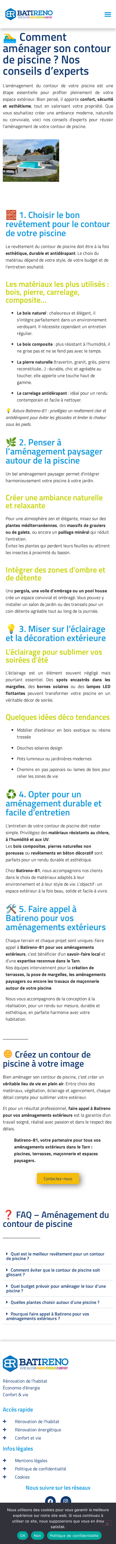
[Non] (107, 1523)
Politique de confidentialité (74, 1535)
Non (37, 1535)
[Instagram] (66, 1501)
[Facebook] (50, 1501)
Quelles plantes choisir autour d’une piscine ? (55, 1302)
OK (22, 1535)
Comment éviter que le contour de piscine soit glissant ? (53, 1272)
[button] (107, 14)
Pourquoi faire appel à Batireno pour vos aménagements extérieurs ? (47, 1316)
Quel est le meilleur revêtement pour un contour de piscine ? (55, 1256)
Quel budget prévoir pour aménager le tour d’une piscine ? (56, 1288)
